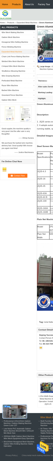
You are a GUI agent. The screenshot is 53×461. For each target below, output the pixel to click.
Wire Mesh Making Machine (13, 32)
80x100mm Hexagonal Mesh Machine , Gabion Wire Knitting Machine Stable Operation (19, 444)
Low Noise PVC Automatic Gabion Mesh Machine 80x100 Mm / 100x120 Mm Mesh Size (19, 431)
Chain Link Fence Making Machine (15, 57)
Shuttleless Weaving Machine (13, 71)
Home (5, 4)
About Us (29, 4)
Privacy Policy (11, 455)
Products (16, 4)
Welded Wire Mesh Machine (13, 61)
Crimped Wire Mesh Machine (13, 66)
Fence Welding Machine (11, 47)
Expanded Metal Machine (27, 23)
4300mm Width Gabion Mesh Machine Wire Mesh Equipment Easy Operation (19, 437)
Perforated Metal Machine (12, 81)
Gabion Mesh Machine (11, 37)
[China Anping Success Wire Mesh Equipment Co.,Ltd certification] (10, 114)
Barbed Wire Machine (10, 90)
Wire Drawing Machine (11, 76)
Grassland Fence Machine (12, 95)
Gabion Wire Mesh (9, 100)
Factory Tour (44, 4)
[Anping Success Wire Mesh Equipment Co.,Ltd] (5, 14)
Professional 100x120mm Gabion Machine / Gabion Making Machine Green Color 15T (18, 423)
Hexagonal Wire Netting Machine (15, 42)
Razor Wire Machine (10, 86)
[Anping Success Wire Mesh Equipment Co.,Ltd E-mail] (40, 347)
